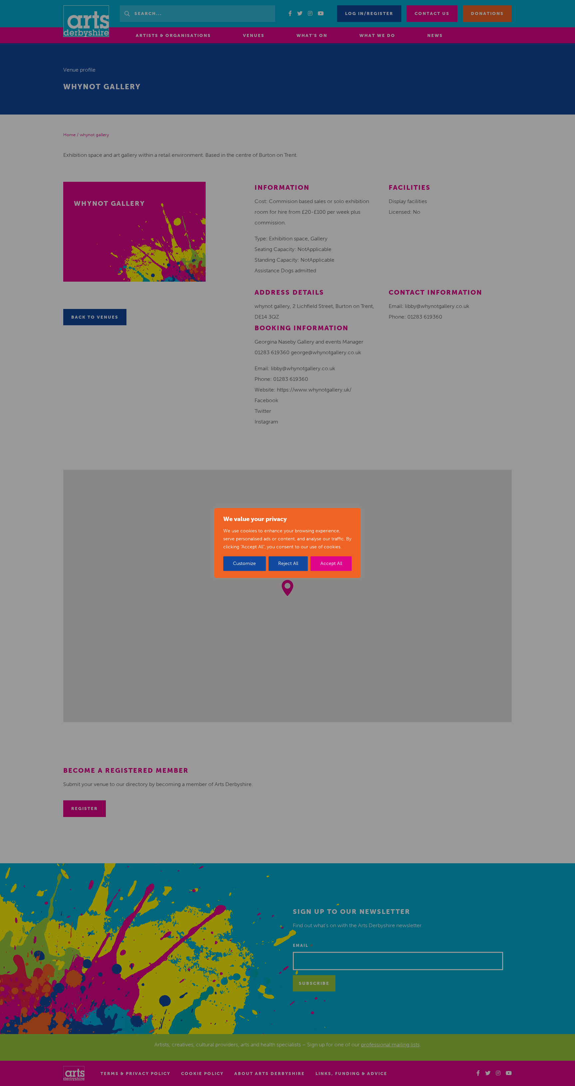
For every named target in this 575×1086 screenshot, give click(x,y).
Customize (244, 563)
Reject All (288, 563)
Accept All (331, 563)
